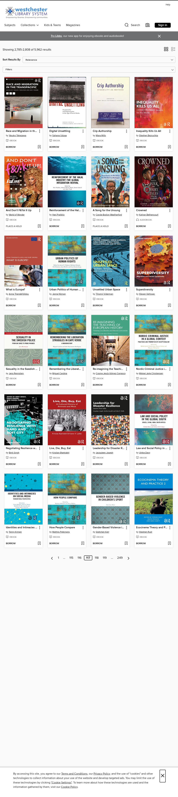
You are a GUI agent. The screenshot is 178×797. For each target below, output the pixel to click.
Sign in (162, 25)
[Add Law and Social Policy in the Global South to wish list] (169, 464)
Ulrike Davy (144, 452)
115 (71, 558)
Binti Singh (14, 452)
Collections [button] (29, 25)
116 (80, 558)
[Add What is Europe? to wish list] (39, 305)
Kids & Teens (52, 25)
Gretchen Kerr (102, 532)
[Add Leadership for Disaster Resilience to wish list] (126, 464)
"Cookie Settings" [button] (61, 782)
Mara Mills (101, 135)
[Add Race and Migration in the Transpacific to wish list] (39, 147)
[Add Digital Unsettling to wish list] (82, 147)
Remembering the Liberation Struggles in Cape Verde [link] (65, 369)
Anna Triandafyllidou (19, 294)
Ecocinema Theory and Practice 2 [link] (152, 527)
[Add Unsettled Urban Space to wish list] (126, 305)
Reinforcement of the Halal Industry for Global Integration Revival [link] (65, 210)
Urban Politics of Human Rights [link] (65, 289)
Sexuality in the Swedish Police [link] (22, 369)
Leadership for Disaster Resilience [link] (109, 448)
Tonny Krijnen (15, 532)
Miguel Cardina (59, 373)
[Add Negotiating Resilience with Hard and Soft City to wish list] (39, 464)
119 (105, 558)
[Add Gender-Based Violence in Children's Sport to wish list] (126, 543)
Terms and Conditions (74, 773)
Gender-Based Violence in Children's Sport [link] (109, 527)
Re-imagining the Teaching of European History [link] (109, 369)
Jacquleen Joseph (104, 452)
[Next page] (128, 558)
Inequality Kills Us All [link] (148, 131)
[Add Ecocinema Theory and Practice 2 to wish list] (169, 543)
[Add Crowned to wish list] (169, 226)
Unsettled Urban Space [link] (106, 289)
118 (97, 558)
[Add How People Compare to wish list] (82, 543)
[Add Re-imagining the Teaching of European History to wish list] (126, 385)
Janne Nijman (59, 294)
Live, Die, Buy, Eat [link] (60, 448)
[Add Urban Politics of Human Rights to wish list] (82, 305)
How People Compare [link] (62, 527)
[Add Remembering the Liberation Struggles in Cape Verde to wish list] (82, 385)
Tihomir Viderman (104, 294)
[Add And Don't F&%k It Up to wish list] (39, 226)
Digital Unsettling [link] (59, 131)
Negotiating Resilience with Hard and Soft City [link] (22, 448)
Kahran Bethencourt (148, 214)
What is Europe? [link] (15, 289)
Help (168, 4)
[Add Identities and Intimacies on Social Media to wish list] (39, 543)
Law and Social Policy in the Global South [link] (152, 448)
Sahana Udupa (59, 135)
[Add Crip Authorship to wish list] (126, 147)
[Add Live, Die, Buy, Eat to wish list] (82, 464)
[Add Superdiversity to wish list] (169, 305)
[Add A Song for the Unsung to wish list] (126, 226)
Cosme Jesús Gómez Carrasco (111, 373)
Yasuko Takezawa (17, 135)
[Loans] (148, 25)
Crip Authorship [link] (102, 131)
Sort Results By (12, 59)
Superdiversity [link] (144, 289)
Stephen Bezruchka (148, 135)
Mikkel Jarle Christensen (151, 373)
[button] (132, 25)
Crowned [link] (141, 210)
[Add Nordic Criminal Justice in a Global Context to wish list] (169, 385)
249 (120, 558)
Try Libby (56, 36)
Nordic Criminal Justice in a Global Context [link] (152, 369)
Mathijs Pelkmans (61, 532)
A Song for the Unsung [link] (106, 210)
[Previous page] (52, 558)
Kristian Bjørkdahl (60, 452)
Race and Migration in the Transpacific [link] (22, 131)
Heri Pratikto (58, 214)
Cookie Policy (69, 787)
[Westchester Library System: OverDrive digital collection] (28, 12)
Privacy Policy (102, 773)
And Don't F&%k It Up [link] (18, 210)
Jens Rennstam (16, 373)
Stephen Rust (145, 532)
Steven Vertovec (147, 294)
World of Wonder (17, 214)
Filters (9, 69)
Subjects (9, 25)
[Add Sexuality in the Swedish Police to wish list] (39, 385)
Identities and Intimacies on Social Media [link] (22, 527)
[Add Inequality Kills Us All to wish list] (169, 147)
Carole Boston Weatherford (109, 214)
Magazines (73, 25)
